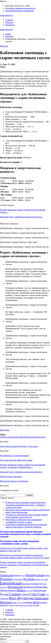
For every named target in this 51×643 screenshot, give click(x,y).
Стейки (24, 594)
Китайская (28, 587)
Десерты (29, 579)
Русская (4, 594)
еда (21, 603)
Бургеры (6, 579)
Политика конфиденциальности (20, 8)
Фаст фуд (16, 598)
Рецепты (9, 22)
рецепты (36, 605)
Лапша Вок (40, 586)
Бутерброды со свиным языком (14, 455)
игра (36, 602)
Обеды (4, 590)
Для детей (44, 579)
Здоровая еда (36, 583)
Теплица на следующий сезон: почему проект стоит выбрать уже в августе (26, 516)
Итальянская (15, 586)
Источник (4, 430)
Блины (47, 575)
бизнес (14, 603)
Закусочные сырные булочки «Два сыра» (19, 446)
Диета (37, 579)
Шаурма (28, 598)
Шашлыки (41, 598)
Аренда (23, 575)
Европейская (11, 583)
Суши (41, 594)
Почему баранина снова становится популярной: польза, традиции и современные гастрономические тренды (24, 564)
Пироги (12, 590)
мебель (11, 605)
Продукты (29, 590)
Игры (45, 584)
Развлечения (39, 590)
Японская (6, 602)
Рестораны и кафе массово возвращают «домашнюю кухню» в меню (23, 520)
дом (18, 603)
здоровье (27, 602)
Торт (47, 594)
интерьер (43, 603)
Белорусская (35, 575)
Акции (17, 575)
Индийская (3, 587)
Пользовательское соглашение (19, 11)
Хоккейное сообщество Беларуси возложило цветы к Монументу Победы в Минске (26, 525)
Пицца (21, 590)
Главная (9, 20)
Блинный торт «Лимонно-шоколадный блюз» (21, 217)
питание (30, 605)
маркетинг (4, 605)
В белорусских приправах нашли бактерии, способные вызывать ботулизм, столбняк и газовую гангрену (25, 504)
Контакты (10, 25)
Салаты (14, 594)
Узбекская (4, 599)
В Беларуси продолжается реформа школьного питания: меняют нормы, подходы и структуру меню (24, 556)
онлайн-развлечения (20, 605)
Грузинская (17, 579)
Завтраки (26, 584)
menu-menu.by (6, 15)
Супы (33, 594)
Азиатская (6, 575)
